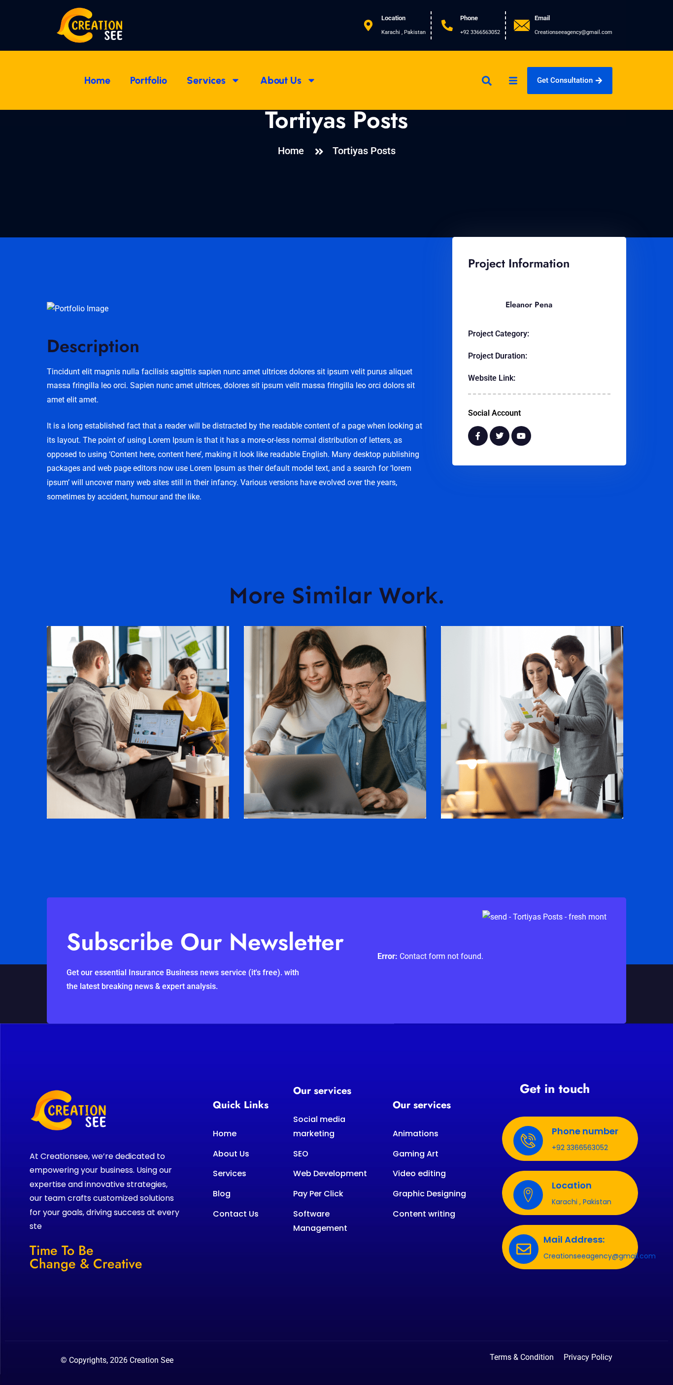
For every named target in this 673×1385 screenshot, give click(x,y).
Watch (467, 775)
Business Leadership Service (105, 791)
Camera (272, 775)
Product (75, 775)
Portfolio (148, 80)
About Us (281, 80)
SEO (300, 1153)
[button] (487, 80)
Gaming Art (415, 1153)
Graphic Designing (429, 1193)
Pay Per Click (318, 1193)
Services (206, 80)
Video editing (419, 1173)
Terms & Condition (522, 1357)
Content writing (424, 1214)
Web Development (330, 1173)
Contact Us (236, 1214)
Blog (222, 1193)
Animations (415, 1133)
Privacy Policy (588, 1357)
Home (97, 80)
